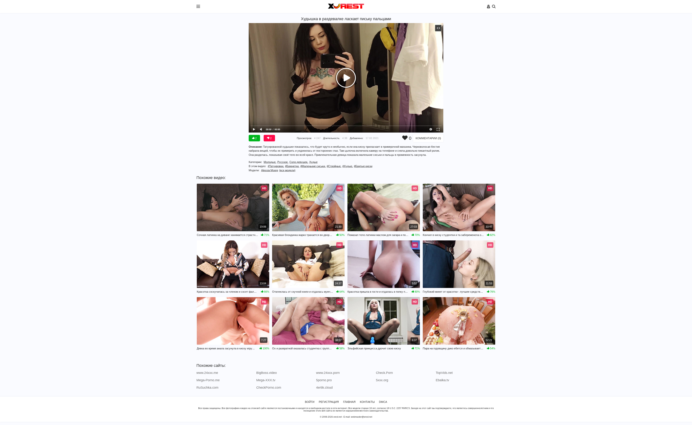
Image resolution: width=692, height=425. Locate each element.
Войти (309, 401)
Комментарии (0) (428, 138)
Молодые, (270, 162)
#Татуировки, (276, 166)
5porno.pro (324, 380)
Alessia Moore (269, 170)
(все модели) (287, 170)
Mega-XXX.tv (265, 380)
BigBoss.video (266, 373)
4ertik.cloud (324, 387)
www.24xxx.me (207, 373)
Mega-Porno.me (208, 380)
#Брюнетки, (292, 166)
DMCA (383, 401)
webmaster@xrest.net (361, 417)
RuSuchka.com (207, 387)
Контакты (367, 401)
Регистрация (329, 401)
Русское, (282, 162)
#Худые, (347, 166)
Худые (313, 162)
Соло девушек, (298, 162)
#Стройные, (334, 166)
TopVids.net (444, 373)
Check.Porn (384, 373)
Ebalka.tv (442, 380)
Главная (349, 401)
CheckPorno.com (268, 387)
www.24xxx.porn (328, 373)
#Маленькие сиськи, (313, 166)
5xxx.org (382, 380)
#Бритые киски (363, 166)
